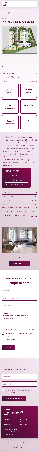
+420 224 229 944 (16, 432)
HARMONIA (15, 13)
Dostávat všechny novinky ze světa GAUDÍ (20, 330)
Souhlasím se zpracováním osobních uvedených (18, 338)
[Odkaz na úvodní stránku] (5, 4)
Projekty (8, 13)
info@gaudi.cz (14, 429)
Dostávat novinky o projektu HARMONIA (20, 333)
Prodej (4, 13)
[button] (4, 18)
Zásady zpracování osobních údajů (19, 443)
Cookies (19, 445)
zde (14, 339)
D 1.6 (20, 13)
